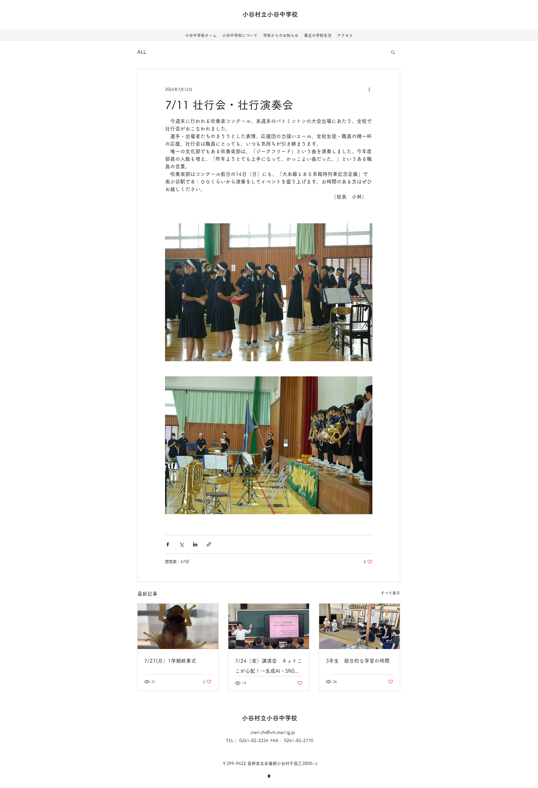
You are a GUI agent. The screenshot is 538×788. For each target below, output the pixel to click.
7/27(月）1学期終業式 (170, 660)
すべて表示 (390, 593)
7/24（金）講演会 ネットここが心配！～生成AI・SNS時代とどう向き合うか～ (268, 667)
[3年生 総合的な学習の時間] (359, 626)
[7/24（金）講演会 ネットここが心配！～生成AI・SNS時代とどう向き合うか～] (268, 626)
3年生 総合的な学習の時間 (357, 660)
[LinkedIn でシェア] (195, 544)
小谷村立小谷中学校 (270, 14)
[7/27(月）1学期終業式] (178, 626)
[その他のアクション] (369, 89)
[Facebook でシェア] (167, 544)
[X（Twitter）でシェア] (181, 544)
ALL (141, 51)
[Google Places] (269, 776)
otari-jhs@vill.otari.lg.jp (273, 732)
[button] (393, 52)
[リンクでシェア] (209, 544)
